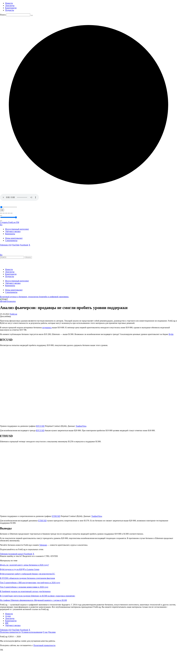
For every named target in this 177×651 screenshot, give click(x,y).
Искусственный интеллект (17, 229)
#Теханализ (11, 301)
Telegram (43, 545)
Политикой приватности (44, 645)
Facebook (24, 245)
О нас (45, 632)
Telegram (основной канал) (12, 554)
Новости (9, 3)
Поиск (3, 15)
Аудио (8, 616)
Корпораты (10, 234)
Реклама (52, 632)
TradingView (81, 426)
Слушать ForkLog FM (9, 222)
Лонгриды (9, 5)
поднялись (47, 327)
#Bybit (3, 301)
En (1, 225)
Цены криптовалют (14, 238)
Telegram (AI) (6, 245)
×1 (2, 210)
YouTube (16, 245)
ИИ (6, 623)
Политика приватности (10, 632)
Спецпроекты (11, 240)
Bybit (171, 334)
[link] (7, 252)
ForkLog (13, 314)
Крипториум (10, 8)
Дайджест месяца (12, 231)
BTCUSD (40, 426)
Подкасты (9, 10)
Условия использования (31, 632)
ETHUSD (56, 516)
